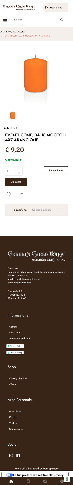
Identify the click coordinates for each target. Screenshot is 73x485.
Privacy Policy (16, 346)
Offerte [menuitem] (12, 384)
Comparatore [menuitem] (16, 429)
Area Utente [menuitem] (15, 411)
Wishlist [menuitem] (13, 423)
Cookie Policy (16, 352)
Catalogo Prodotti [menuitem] (18, 378)
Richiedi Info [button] (56, 170)
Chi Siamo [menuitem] (14, 332)
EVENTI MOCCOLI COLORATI (13, 31)
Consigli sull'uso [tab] (42, 210)
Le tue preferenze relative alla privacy (38, 475)
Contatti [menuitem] (13, 326)
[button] (62, 19)
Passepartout (50, 468)
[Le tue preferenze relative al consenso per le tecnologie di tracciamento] (67, 479)
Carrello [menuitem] (13, 417)
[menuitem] (19, 343)
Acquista (16, 182)
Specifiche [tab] (20, 210)
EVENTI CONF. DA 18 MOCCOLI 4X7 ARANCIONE (27, 35)
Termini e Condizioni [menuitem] (19, 338)
